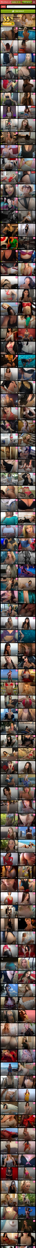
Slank (3, 6)
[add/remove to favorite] (2, 28)
